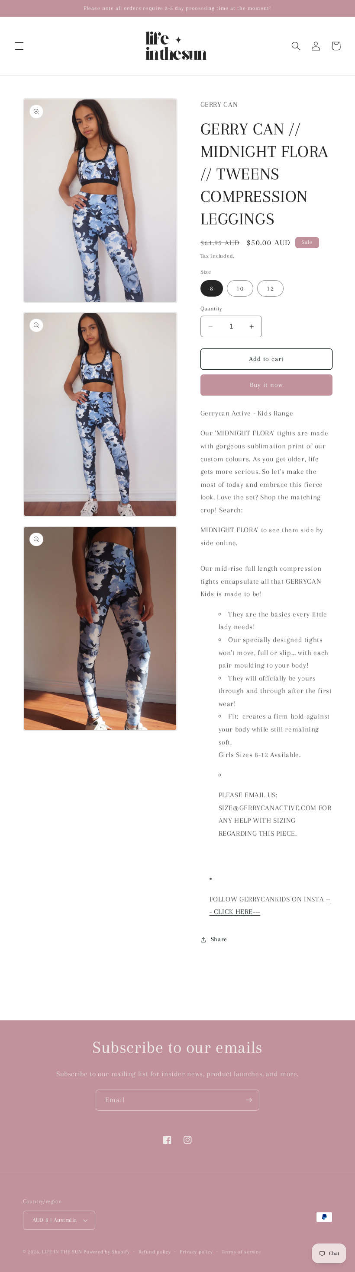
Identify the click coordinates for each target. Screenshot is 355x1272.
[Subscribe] (249, 1100)
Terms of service (241, 1252)
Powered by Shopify (106, 1252)
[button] (19, 46)
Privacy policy (196, 1252)
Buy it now (266, 385)
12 (270, 288)
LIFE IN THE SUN (63, 1252)
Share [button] (219, 939)
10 (239, 288)
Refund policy (155, 1252)
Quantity (211, 308)
